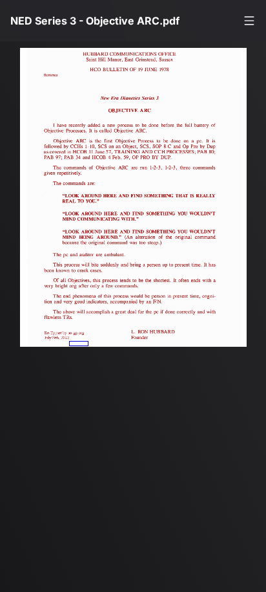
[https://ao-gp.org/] (79, 343)
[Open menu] (249, 20)
